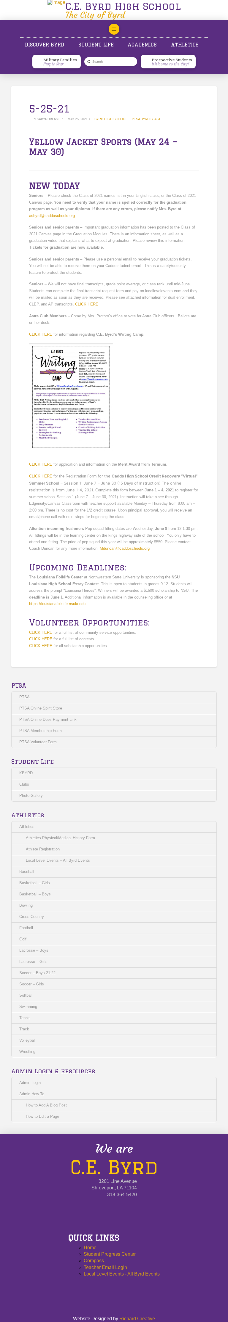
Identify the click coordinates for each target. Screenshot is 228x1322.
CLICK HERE (86, 304)
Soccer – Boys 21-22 (37, 973)
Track (24, 1029)
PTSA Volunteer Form (38, 742)
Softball (25, 995)
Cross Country (31, 916)
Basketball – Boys (35, 894)
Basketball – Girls (34, 883)
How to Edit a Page (42, 1116)
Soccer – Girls (31, 984)
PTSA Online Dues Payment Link (48, 719)
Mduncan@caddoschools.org (125, 548)
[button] (114, 29)
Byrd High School (110, 119)
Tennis (25, 1018)
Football (26, 928)
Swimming (28, 1006)
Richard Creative (137, 1318)
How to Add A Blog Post (46, 1105)
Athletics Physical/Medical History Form (60, 838)
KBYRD (26, 773)
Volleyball (27, 1040)
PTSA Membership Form (40, 730)
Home (90, 1247)
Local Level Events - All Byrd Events (122, 1273)
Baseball (26, 871)
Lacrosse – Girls (33, 961)
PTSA (24, 697)
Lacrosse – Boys (33, 950)
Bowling (26, 905)
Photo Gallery (31, 795)
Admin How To (31, 1094)
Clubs (24, 784)
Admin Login (30, 1082)
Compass (94, 1260)
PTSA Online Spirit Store (40, 708)
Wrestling (27, 1051)
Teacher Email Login (105, 1267)
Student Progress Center (110, 1254)
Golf (22, 939)
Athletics (26, 826)
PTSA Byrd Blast (146, 119)
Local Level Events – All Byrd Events (58, 860)
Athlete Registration (43, 849)
